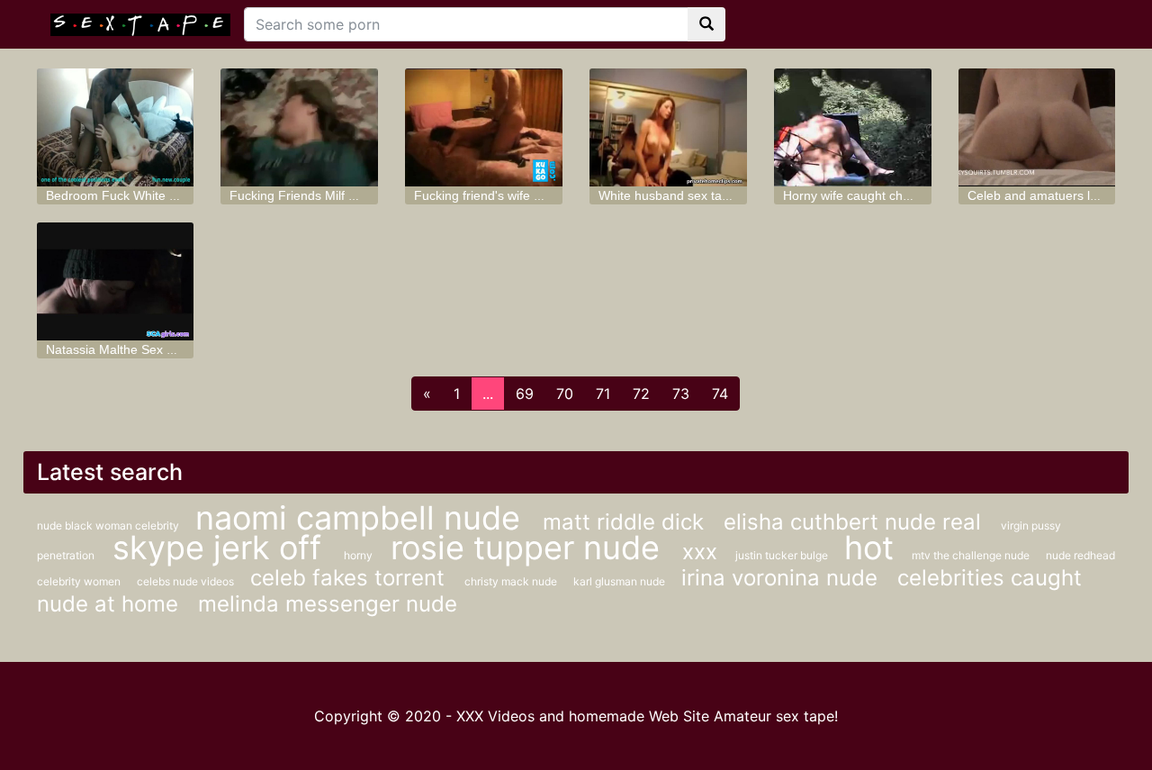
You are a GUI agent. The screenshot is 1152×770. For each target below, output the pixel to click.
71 (603, 394)
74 (720, 394)
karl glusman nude (620, 581)
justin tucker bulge (783, 555)
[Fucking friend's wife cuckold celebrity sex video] (483, 127)
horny (358, 555)
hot (869, 547)
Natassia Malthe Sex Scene (124, 349)
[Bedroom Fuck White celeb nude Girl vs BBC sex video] (115, 127)
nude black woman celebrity (109, 525)
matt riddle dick (626, 522)
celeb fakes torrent (350, 578)
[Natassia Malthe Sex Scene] (115, 281)
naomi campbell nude (362, 518)
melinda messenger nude (327, 604)
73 (680, 394)
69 (525, 394)
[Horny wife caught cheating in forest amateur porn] (853, 127)
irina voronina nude (782, 578)
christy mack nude (512, 581)
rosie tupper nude (530, 547)
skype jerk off (221, 547)
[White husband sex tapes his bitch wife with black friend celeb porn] (668, 127)
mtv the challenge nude (972, 555)
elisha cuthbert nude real (855, 522)
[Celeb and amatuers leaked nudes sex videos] (1037, 127)
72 (641, 394)
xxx (699, 552)
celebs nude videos (187, 581)
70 (564, 394)
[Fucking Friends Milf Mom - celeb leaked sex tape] (299, 127)
